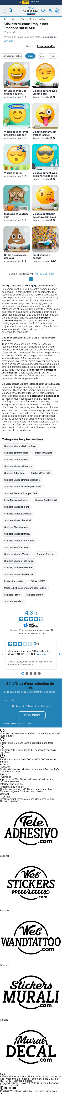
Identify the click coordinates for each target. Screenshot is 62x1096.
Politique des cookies (31, 791)
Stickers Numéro (13, 601)
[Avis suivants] (59, 654)
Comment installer (10, 771)
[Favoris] (43, 10)
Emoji (30, 56)
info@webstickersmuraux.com (17, 798)
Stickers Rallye (12, 594)
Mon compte (42, 798)
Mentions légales (9, 791)
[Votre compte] (50, 10)
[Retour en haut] (1, 1094)
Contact (5, 796)
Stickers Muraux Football (17, 520)
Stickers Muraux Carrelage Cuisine (22, 486)
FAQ (56, 769)
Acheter (5, 767)
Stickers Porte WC (40, 473)
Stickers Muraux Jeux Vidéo (19, 540)
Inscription (32, 714)
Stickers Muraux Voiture (17, 554)
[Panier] (57, 10)
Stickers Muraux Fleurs (16, 506)
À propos (6, 777)
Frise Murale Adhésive (16, 500)
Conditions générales (12, 789)
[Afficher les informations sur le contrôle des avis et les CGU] (51, 630)
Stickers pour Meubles (16, 452)
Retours (49, 769)
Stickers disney (34, 594)
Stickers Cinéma (45, 554)
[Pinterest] (10, 1088)
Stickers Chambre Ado (16, 527)
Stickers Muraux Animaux (18, 513)
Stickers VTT (38, 581)
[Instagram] (2, 1088)
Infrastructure (45, 779)
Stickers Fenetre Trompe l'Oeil (20, 493)
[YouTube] (14, 1088)
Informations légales (12, 787)
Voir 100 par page (45, 273)
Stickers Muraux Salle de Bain (20, 446)
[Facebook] (6, 1088)
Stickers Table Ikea (14, 473)
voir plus (41, 654)
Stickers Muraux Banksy (17, 533)
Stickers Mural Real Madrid (18, 567)
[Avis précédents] (2, 654)
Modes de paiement (33, 769)
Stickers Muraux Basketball (18, 574)
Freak (52, 56)
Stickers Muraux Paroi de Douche (22, 479)
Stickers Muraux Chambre (18, 466)
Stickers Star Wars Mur (16, 547)
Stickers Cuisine (43, 452)
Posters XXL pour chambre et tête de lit (25, 587)
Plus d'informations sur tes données (16, 723)
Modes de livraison (10, 769)
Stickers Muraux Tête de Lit (19, 561)
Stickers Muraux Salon (16, 459)
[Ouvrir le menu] (6, 11)
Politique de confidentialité (38, 706)
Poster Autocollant (14, 581)
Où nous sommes (9, 781)
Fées (41, 56)
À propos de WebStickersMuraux (18, 779)
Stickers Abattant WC (46, 500)
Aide (51, 798)
